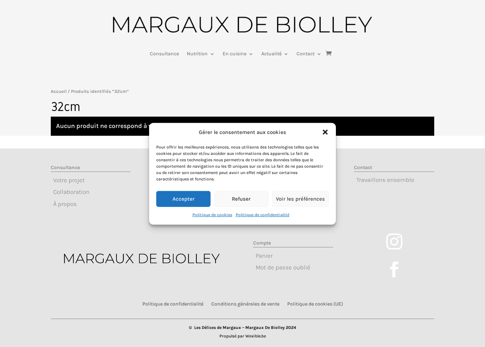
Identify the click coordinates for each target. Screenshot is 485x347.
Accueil (59, 91)
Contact (305, 54)
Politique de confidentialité (262, 214)
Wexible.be (255, 336)
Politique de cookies (212, 214)
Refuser (241, 199)
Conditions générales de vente (245, 304)
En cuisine (234, 54)
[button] (325, 132)
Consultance (164, 54)
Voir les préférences (300, 199)
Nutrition (197, 54)
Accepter (184, 199)
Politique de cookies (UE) (315, 304)
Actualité (271, 54)
